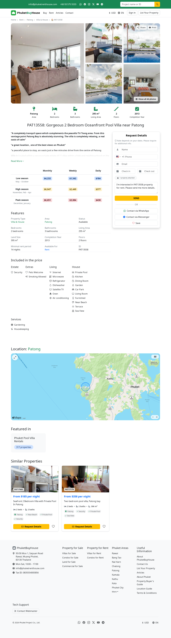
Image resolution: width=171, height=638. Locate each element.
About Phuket (144, 576)
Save (138, 223)
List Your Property (149, 12)
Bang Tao (116, 557)
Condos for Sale (70, 557)
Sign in (132, 12)
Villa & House (42, 19)
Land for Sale (68, 561)
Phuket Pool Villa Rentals (24, 439)
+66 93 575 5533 (68, 4)
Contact (69, 12)
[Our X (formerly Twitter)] (93, 4)
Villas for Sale (69, 553)
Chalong (116, 566)
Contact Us (142, 564)
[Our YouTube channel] (98, 4)
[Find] (157, 4)
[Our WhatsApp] (80, 4)
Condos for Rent (95, 557)
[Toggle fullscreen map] (15, 357)
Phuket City (117, 587)
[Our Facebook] (85, 4)
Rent (51, 12)
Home (13, 19)
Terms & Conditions (147, 592)
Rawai (115, 553)
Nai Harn (116, 561)
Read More (16, 161)
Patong (30, 19)
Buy (45, 12)
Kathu (115, 579)
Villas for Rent (94, 553)
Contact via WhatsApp (138, 210)
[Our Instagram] (89, 4)
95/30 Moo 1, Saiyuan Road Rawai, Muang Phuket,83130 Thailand (29, 556)
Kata (114, 583)
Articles (59, 12)
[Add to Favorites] (53, 526)
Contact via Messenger (137, 216)
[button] (115, 591)
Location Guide (144, 588)
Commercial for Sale (72, 566)
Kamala (115, 574)
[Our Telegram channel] (102, 4)
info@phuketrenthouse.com (42, 4)
